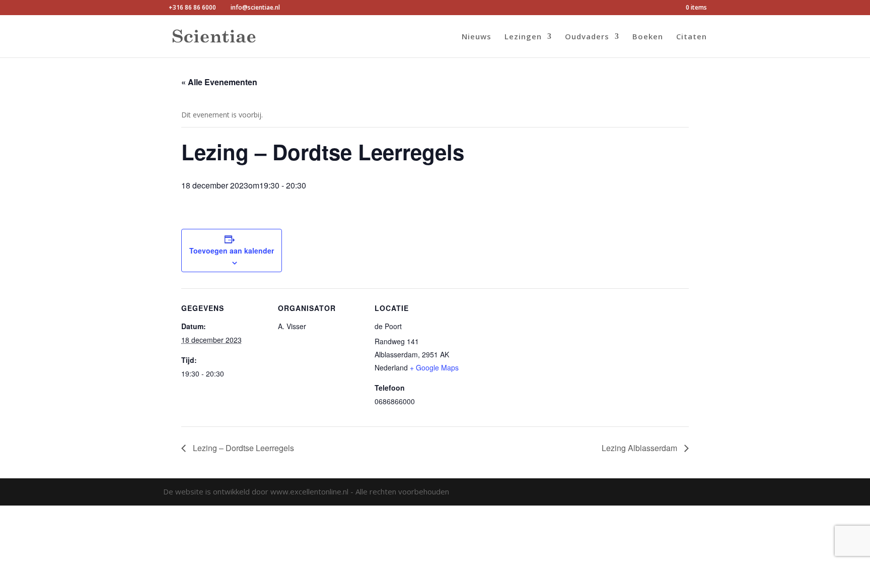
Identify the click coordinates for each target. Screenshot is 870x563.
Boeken (647, 37)
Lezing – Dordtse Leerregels (242, 448)
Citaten (691, 37)
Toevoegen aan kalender (231, 250)
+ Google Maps (434, 367)
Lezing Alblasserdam (640, 448)
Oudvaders (587, 37)
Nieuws (476, 37)
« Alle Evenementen (219, 82)
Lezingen (523, 37)
